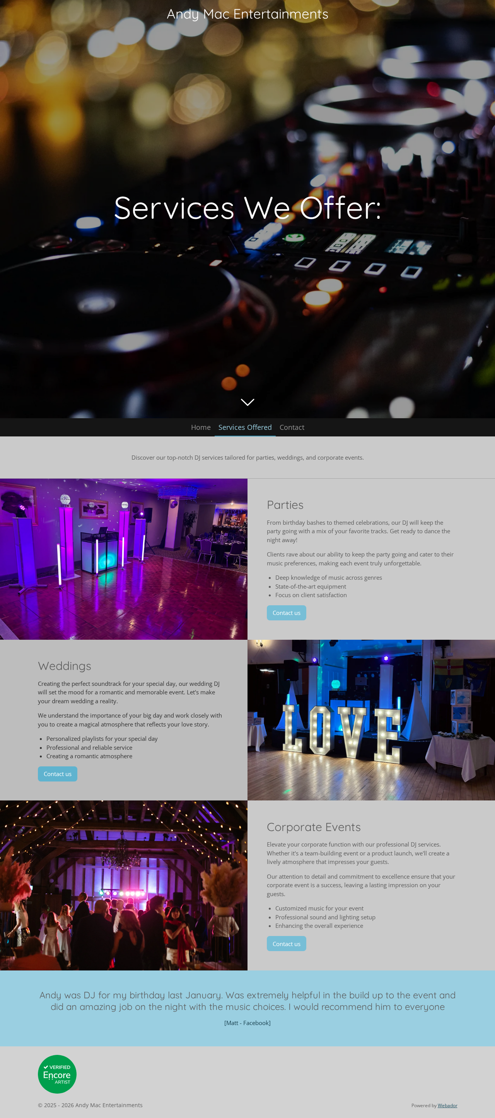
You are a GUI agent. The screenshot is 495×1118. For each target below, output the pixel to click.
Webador (447, 1105)
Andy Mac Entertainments (247, 13)
